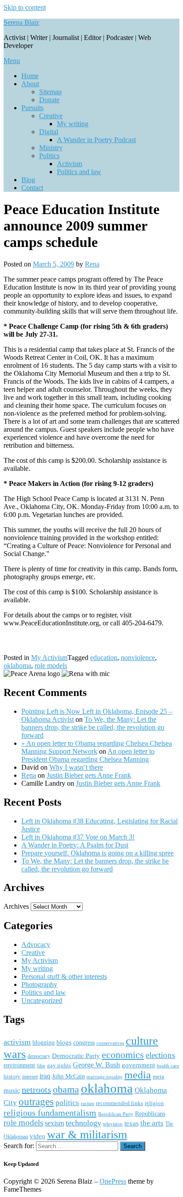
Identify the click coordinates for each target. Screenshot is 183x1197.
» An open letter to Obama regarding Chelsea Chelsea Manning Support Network (96, 747)
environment (19, 1065)
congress (84, 1042)
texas (131, 1123)
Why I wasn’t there (76, 767)
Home (30, 76)
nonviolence (138, 657)
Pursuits (32, 107)
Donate (49, 99)
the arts (151, 1123)
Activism (69, 163)
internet (30, 1077)
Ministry (51, 147)
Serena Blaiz (21, 22)
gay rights (59, 1065)
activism (17, 1042)
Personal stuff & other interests (64, 976)
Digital (48, 131)
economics (123, 1055)
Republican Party (115, 1114)
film (41, 1065)
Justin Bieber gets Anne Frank (89, 775)
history (12, 1076)
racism (87, 1103)
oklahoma (17, 665)
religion (154, 1103)
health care (168, 1065)
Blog (28, 179)
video (37, 1136)
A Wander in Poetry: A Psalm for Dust (74, 845)
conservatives (110, 1043)
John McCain (68, 1076)
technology (83, 1122)
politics (67, 1102)
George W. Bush (96, 1065)
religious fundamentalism (50, 1112)
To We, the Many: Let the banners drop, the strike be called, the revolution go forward (92, 727)
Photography (39, 984)
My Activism (49, 657)
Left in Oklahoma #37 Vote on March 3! (78, 837)
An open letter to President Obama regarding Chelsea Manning (88, 755)
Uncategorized (41, 1000)
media (137, 1075)
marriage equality (105, 1076)
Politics (49, 155)
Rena (92, 264)
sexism (54, 1123)
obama (66, 1089)
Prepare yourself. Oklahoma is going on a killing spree (97, 853)
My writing (72, 123)
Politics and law (79, 171)
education (103, 657)
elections (160, 1055)
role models (51, 665)
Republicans (150, 1113)
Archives (16, 906)
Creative (51, 115)
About (30, 83)
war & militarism (87, 1134)
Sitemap (50, 91)
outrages (36, 1101)
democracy (39, 1056)
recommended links (119, 1103)
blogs (64, 1042)
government (138, 1065)
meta (158, 1076)
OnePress (112, 1181)
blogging (43, 1042)
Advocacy (35, 944)
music (12, 1090)
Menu (12, 60)
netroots (36, 1089)
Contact (32, 187)
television (113, 1123)
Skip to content (25, 7)
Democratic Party (76, 1055)
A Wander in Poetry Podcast (96, 139)
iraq (45, 1076)
